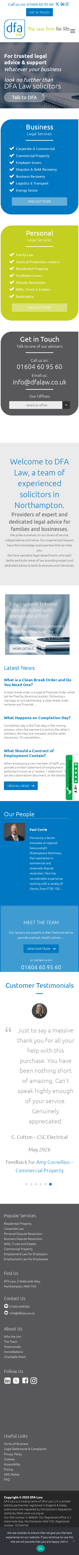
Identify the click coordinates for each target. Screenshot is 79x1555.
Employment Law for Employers (25, 1254)
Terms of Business (16, 1443)
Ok (41, 1548)
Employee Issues (29, 275)
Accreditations (13, 1351)
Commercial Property (32, 155)
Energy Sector (27, 190)
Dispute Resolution (31, 282)
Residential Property (32, 268)
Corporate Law (14, 1228)
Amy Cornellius (53, 1162)
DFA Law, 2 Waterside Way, (22, 1281)
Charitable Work (15, 1356)
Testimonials (12, 1346)
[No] (73, 1541)
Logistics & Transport (32, 183)
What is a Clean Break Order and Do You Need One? (37, 682)
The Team (10, 1341)
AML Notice (12, 1474)
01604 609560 (20, 1306)
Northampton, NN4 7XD (20, 1286)
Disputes (23, 169)
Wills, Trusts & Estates (33, 289)
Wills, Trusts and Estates (20, 1243)
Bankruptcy (25, 296)
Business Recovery (30, 176)
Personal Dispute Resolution (23, 1233)
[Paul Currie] (14, 832)
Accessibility (12, 1464)
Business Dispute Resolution (23, 1238)
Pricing (8, 1469)
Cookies (9, 1459)
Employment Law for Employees (26, 1259)
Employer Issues (28, 162)
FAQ (7, 1479)
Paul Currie (38, 829)
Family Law (24, 254)
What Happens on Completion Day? (37, 717)
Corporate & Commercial (35, 148)
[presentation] (4, 898)
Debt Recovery (45, 169)
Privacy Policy (13, 1454)
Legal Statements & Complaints (25, 1448)
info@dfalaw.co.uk (39, 382)
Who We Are (12, 1336)
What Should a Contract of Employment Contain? (29, 753)
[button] (72, 31)
